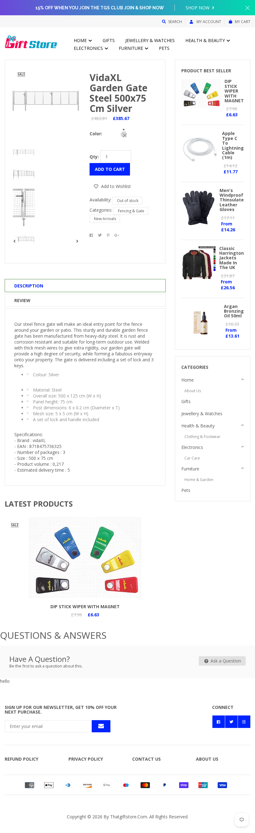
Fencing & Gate (131, 211)
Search (175, 21)
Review (22, 300)
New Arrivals (105, 218)
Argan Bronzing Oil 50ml (234, 311)
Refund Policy (21, 759)
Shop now (198, 8)
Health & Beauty (205, 40)
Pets (164, 48)
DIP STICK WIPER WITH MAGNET (85, 606)
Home (81, 40)
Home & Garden (198, 479)
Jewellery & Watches (150, 40)
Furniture (131, 48)
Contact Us (146, 759)
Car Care (192, 458)
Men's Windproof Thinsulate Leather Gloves (232, 200)
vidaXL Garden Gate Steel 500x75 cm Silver (118, 93)
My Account (208, 21)
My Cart (242, 21)
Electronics (89, 48)
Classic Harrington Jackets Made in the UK (231, 258)
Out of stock (127, 200)
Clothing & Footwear (202, 436)
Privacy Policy (85, 759)
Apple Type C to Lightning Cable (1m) (233, 145)
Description (28, 286)
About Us (192, 390)
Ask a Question (225, 661)
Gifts (109, 40)
